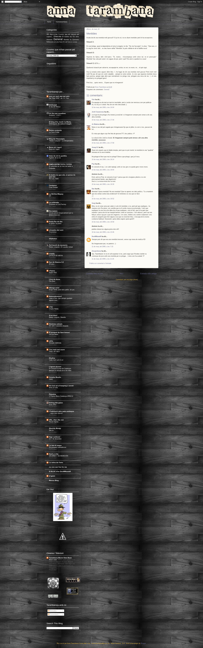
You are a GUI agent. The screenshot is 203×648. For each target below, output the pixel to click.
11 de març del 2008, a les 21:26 (103, 259)
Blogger (143, 643)
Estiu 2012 (52, 405)
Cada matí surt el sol (56, 360)
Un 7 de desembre (55, 439)
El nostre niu (67, 36)
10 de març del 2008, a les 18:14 (103, 159)
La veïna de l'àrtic (56, 462)
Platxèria (52, 394)
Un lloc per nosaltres (57, 113)
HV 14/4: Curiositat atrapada (58, 326)
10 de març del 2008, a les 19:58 (103, 222)
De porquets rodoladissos (57, 447)
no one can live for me (58, 467)
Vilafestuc (53, 239)
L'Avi (51, 307)
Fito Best (52, 281)
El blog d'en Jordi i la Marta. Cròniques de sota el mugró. (60, 123)
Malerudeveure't (55, 296)
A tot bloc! (53, 315)
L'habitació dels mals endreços (61, 411)
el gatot (52, 476)
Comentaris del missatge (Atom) (127, 279)
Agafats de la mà (55, 158)
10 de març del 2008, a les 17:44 (103, 120)
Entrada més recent (94, 274)
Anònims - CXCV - (55, 115)
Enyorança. (53, 232)
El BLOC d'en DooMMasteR (60, 471)
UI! (50, 196)
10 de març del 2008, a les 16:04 (103, 107)
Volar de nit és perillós (58, 156)
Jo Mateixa (96, 124)
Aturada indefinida (55, 343)
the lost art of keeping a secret (61, 386)
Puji (93, 164)
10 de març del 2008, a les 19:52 (103, 199)
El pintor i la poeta (55, 223)
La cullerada (54, 202)
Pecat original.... (54, 422)
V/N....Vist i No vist (56, 420)
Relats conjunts (55, 130)
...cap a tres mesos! (56, 413)
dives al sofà (53, 387)
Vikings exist (54, 288)
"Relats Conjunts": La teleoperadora (61, 141)
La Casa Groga (54, 132)
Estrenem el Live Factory (57, 204)
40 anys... (52, 264)
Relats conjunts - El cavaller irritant (61, 247)
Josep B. (95, 147)
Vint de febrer (53, 334)
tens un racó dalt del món (59, 96)
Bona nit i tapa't (55, 147)
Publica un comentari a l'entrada (100, 263)
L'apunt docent (55, 367)
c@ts (51, 341)
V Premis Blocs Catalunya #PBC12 (61, 396)
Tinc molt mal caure (57, 350)
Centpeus (53, 185)
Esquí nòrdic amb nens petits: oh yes (61, 290)
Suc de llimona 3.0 (56, 262)
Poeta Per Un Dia (55, 222)
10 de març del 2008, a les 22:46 (103, 232)
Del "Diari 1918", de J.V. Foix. (59, 98)
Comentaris (53, 614)
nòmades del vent (56, 230)
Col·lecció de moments (58, 245)
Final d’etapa (53, 187)
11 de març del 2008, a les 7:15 (102, 246)
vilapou (52, 271)
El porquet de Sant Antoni (59, 332)
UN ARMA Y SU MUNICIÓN (58, 456)
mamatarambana (61, 22)
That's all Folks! (54, 351)
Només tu (67, 39)
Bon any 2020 (53, 179)
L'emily (52, 254)
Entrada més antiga (148, 274)
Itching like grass (56, 403)
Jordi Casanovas (98, 112)
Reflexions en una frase (55, 42)
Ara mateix (53, 211)
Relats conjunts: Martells (57, 317)
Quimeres (75, 39)
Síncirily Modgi (55, 428)
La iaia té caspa (55, 445)
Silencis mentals (72, 42)
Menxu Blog (54, 480)
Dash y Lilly (53, 454)
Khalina (52, 358)
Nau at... (52, 430)
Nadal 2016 (53, 273)
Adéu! (51, 379)
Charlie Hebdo (54, 309)
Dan (93, 189)
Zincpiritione (96, 251)
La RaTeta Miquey (56, 194)
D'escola (57, 36)
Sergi (94, 203)
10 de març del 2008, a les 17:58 (103, 143)
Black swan (53, 560)
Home (49, 22)
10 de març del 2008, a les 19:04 (103, 170)
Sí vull (65, 42)
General (106, 89)
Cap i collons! (54, 437)
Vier (93, 99)
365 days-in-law (52, 34)
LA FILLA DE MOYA (56, 255)
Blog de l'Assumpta (57, 139)
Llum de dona (54, 279)
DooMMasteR (96, 236)
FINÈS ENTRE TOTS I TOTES (60, 164)
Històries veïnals (55, 324)
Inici (121, 274)
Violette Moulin (55, 377)
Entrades (53, 611)
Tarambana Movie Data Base (60, 558)
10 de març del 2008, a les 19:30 (103, 184)
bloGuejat (53, 105)
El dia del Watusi (55, 107)
